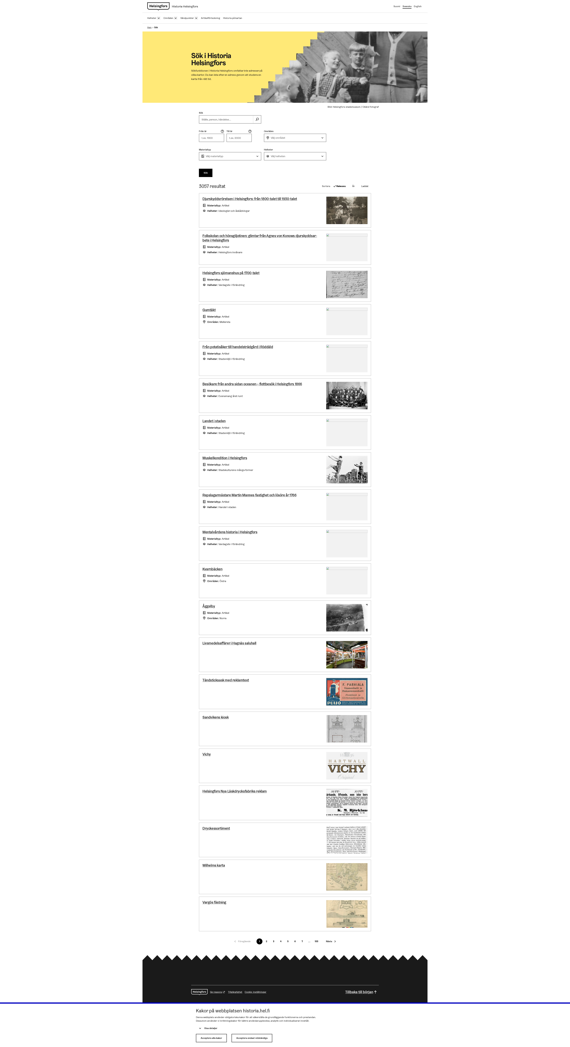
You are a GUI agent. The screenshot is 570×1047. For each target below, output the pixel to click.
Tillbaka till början (359, 992)
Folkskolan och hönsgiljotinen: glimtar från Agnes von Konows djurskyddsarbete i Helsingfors (259, 238)
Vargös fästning (214, 902)
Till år (229, 131)
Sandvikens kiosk (215, 717)
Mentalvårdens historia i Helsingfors (229, 532)
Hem (149, 27)
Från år (203, 131)
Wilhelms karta (213, 865)
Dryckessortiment (216, 828)
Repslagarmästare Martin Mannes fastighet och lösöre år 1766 (249, 495)
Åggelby (208, 606)
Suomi (397, 6)
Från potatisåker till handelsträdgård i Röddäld (237, 347)
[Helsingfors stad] (199, 992)
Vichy (206, 754)
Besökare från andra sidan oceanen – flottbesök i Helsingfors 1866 (252, 384)
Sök (201, 112)
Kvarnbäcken (212, 569)
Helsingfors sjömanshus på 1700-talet (230, 273)
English (418, 6)
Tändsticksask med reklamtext (225, 680)
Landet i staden (214, 421)
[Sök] (257, 119)
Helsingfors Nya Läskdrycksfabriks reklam (234, 791)
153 (316, 941)
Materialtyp (205, 149)
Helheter (268, 149)
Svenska (407, 6)
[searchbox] (226, 119)
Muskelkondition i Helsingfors (224, 458)
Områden (269, 131)
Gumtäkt (209, 310)
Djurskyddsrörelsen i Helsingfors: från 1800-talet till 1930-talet (249, 198)
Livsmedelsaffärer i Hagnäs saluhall (229, 643)
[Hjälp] (222, 131)
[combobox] (295, 138)
